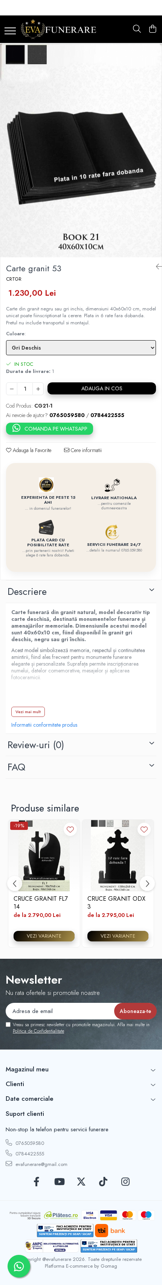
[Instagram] (125, 1182)
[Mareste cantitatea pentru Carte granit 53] (38, 388)
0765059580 (29, 1143)
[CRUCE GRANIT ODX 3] (118, 855)
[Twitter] (81, 1182)
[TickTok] (103, 1182)
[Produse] (10, 31)
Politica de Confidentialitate (38, 1031)
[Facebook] (36, 1182)
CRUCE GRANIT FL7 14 (41, 902)
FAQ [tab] (16, 767)
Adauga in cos (101, 388)
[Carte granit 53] (81, 150)
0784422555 (29, 1153)
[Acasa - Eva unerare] (58, 29)
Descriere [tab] (27, 591)
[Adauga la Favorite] (70, 829)
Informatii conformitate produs (44, 724)
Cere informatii (85, 450)
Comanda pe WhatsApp (55, 428)
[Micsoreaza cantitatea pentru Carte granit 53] (11, 388)
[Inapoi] (156, 266)
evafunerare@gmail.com (40, 1164)
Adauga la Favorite (31, 450)
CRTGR (13, 279)
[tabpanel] (81, 150)
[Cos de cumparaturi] (152, 29)
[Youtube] (59, 1182)
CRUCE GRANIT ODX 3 (116, 902)
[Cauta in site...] (137, 29)
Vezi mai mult (28, 712)
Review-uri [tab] (36, 745)
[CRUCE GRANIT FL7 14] (44, 855)
